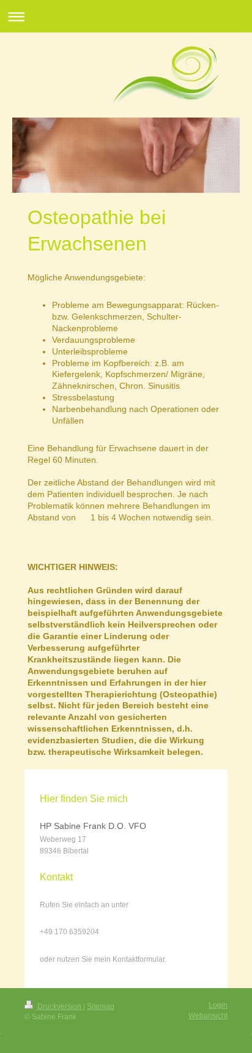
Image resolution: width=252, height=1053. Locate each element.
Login (218, 1005)
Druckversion (59, 1006)
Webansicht (208, 1015)
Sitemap (100, 1006)
